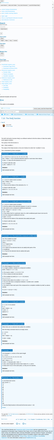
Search (3, 112)
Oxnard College (30, 114)
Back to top (3, 419)
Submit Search (4, 28)
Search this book (3, 24)
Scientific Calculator (8, 76)
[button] (5, 87)
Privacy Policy (23, 436)
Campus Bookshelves (18, 114)
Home (7, 114)
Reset (2, 38)
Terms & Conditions (33, 436)
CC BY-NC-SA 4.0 (30, 414)
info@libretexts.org (31, 437)
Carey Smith (9, 415)
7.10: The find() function (13, 414)
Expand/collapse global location (52, 114)
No (25, 423)
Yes (19, 423)
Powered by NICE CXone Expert (25, 429)
